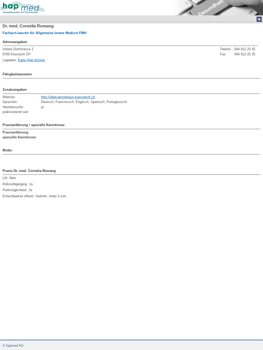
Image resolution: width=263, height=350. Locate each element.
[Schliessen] (259, 19)
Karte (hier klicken (31, 60)
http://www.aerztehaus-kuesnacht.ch (68, 97)
